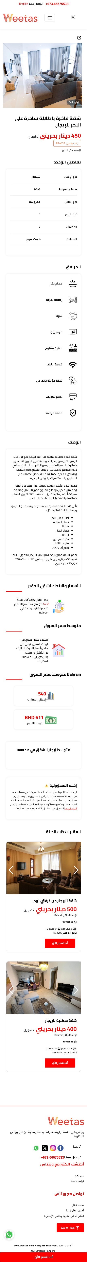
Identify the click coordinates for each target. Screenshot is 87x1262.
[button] (8, 75)
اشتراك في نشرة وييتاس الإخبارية (64, 1215)
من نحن (79, 1175)
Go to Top (68, 1227)
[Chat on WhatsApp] (9, 1235)
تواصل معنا (77, 1180)
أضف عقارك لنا (75, 1210)
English (23, 3)
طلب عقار (78, 1205)
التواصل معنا (70, 808)
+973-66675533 (57, 4)
